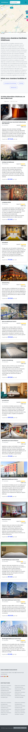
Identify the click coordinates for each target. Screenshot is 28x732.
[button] (11, 8)
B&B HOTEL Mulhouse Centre (10, 479)
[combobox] (17, 101)
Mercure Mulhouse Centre (9, 321)
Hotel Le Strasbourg (7, 360)
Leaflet (2, 32)
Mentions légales (20, 727)
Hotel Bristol (5, 400)
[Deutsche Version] (7, 677)
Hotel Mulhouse (4, 2)
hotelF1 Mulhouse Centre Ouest (10, 560)
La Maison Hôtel (6, 202)
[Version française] (1, 677)
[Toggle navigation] (25, 2)
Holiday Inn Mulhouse (8, 162)
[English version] (2, 677)
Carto (10, 32)
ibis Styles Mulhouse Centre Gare (11, 600)
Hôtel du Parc (5, 283)
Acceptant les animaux (10, 83)
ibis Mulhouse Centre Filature (10, 440)
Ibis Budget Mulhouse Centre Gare (11, 638)
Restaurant (14, 87)
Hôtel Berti (5, 242)
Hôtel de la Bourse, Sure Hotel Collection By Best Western (14, 122)
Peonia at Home (6, 519)
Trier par (6, 101)
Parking (21, 83)
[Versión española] (4, 677)
